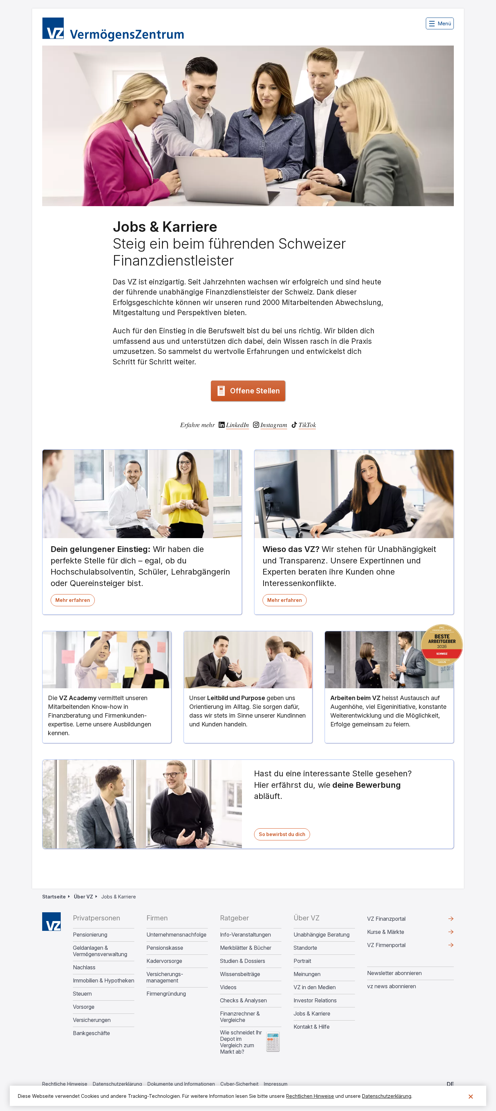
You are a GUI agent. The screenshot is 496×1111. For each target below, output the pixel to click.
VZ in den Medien (315, 987)
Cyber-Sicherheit (239, 1084)
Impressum (275, 1084)
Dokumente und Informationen (181, 1084)
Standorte (305, 948)
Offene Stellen (255, 391)
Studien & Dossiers (242, 961)
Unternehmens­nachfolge (176, 935)
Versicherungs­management (164, 977)
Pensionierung (90, 935)
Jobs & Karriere (312, 1013)
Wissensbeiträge (240, 974)
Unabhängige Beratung (322, 935)
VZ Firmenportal (397, 947)
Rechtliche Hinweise (64, 1084)
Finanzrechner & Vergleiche (240, 1016)
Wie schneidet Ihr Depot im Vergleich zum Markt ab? (241, 1042)
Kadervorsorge (164, 961)
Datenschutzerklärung (117, 1084)
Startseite (54, 896)
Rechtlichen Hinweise (310, 1096)
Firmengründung (166, 994)
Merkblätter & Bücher (245, 948)
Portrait (302, 961)
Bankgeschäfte (91, 1033)
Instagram (273, 424)
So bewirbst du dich (284, 835)
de (450, 1084)
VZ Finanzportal (397, 920)
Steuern (82, 994)
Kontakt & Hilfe (312, 1027)
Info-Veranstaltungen (245, 935)
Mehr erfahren (75, 601)
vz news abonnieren (391, 986)
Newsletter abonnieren (394, 973)
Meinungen (307, 974)
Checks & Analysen (243, 1000)
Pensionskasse (164, 948)
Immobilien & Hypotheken (103, 980)
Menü (444, 23)
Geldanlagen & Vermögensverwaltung (100, 951)
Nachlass (84, 967)
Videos (228, 987)
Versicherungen (92, 1020)
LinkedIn (237, 424)
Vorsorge (83, 1007)
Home (51, 921)
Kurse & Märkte (396, 933)
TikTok (307, 424)
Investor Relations (315, 1000)
